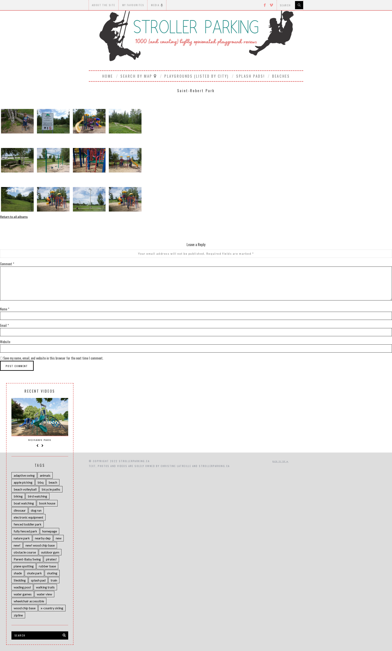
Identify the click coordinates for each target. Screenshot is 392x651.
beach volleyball (25, 489)
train (54, 580)
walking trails (45, 587)
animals (45, 475)
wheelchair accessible (29, 601)
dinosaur (20, 510)
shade (18, 573)
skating (52, 573)
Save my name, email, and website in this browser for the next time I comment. (53, 358)
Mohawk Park (39, 439)
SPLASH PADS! (250, 76)
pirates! (51, 559)
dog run (36, 510)
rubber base (47, 566)
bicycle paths (51, 489)
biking (18, 496)
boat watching (24, 503)
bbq (40, 482)
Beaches (281, 76)
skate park (34, 573)
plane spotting (24, 566)
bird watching (37, 496)
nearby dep (43, 538)
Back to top (279, 461)
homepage (49, 531)
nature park (22, 538)
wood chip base (25, 608)
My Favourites (133, 5)
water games (23, 594)
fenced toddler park (27, 524)
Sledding (20, 580)
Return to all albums (14, 216)
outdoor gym (50, 552)
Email (4, 325)
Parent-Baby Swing (27, 559)
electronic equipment (28, 517)
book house (47, 503)
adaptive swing (24, 475)
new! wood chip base (40, 545)
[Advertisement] (196, 417)
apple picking (23, 482)
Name (4, 309)
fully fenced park (25, 531)
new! (17, 545)
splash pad (38, 580)
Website (5, 341)
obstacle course (25, 552)
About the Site (103, 5)
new (58, 538)
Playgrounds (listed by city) (196, 76)
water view (44, 594)
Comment (7, 263)
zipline (18, 615)
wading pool (22, 587)
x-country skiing (52, 608)
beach (53, 482)
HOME (107, 76)
